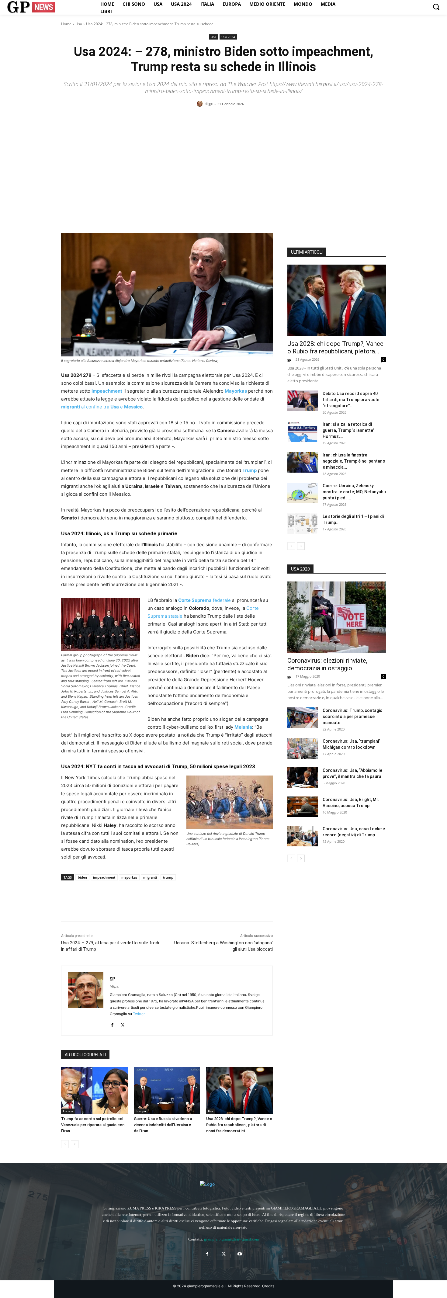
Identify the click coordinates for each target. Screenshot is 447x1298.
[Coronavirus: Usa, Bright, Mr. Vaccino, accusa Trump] (302, 806)
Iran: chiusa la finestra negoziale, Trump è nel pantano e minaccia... (354, 461)
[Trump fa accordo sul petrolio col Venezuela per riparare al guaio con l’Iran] (94, 1090)
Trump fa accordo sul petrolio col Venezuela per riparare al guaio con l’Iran (92, 1124)
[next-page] (74, 1144)
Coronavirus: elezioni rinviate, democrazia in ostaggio (327, 664)
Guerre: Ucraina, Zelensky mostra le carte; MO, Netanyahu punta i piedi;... (354, 491)
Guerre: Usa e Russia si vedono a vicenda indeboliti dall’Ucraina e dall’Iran (163, 1124)
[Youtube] (240, 1254)
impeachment (104, 877)
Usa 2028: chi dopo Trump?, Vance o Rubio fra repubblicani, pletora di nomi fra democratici (239, 1124)
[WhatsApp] (109, 906)
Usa (78, 23)
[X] (81, 906)
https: (114, 986)
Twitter (139, 1014)
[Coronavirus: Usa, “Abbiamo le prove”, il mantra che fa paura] (302, 777)
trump (168, 877)
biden (82, 877)
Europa (68, 1111)
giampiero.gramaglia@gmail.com (231, 1239)
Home (66, 23)
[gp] (201, 104)
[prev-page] (65, 1144)
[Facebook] (67, 906)
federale (204, 600)
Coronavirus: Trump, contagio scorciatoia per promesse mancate (353, 716)
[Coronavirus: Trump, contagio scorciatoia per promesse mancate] (302, 717)
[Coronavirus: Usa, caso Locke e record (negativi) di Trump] (302, 836)
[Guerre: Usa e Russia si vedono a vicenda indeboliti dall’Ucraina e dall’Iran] (167, 1090)
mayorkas (129, 877)
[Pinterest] (95, 906)
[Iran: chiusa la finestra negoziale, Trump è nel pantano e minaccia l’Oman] (302, 462)
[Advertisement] (223, 159)
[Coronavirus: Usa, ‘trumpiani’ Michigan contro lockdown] (302, 748)
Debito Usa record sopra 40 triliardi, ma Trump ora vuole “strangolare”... (351, 399)
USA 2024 (228, 37)
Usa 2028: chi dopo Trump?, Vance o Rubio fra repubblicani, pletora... (335, 347)
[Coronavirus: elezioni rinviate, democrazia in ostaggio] (336, 617)
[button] (436, 6)
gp (211, 103)
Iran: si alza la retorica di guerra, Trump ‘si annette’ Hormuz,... (348, 430)
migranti (150, 877)
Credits (268, 1286)
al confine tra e (102, 407)
